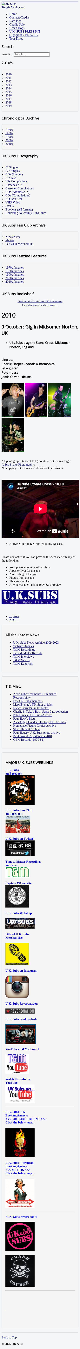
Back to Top (9, 1337)
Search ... (7, 54)
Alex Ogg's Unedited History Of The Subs (39, 722)
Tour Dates (16, 38)
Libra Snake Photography (18, 464)
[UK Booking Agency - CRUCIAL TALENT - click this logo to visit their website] (20, 1156)
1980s (9, 133)
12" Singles (12, 170)
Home (13, 14)
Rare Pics (15, 21)
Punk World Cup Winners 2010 (32, 736)
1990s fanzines (14, 274)
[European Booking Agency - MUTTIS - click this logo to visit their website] (20, 1206)
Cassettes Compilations (19, 188)
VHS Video (12, 202)
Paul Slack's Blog (24, 718)
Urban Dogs (16, 28)
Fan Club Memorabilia (19, 243)
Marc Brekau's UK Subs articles (33, 704)
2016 (8, 95)
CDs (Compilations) (17, 195)
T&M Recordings (24, 649)
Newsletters (12, 236)
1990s (9, 136)
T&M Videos (21, 660)
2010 (8, 74)
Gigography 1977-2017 (23, 35)
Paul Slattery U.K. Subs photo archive (36, 732)
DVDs (9, 206)
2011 (8, 78)
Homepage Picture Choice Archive (34, 725)
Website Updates (23, 646)
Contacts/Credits (19, 17)
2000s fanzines (14, 278)
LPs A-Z (10, 178)
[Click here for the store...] (20, 927)
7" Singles (11, 167)
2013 (8, 85)
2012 (8, 81)
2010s (9, 143)
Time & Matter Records (27, 653)
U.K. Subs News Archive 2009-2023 (36, 642)
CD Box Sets (13, 199)
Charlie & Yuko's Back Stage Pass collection (40, 711)
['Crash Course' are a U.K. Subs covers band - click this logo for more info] (20, 1285)
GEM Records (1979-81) (28, 739)
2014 (8, 88)
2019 (8, 106)
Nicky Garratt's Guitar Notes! (31, 708)
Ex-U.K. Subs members (28, 701)
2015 (8, 92)
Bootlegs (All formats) (19, 209)
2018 (8, 102)
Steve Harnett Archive (26, 729)
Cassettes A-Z (14, 185)
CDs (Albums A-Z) (17, 192)
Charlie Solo (17, 24)
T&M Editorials (23, 663)
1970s (9, 129)
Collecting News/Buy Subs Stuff (25, 213)
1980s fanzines (14, 271)
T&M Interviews (23, 656)
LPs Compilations (16, 181)
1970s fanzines (14, 267)
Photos (9, 240)
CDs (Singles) (14, 174)
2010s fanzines (14, 281)
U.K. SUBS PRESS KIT (24, 31)
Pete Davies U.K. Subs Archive (32, 715)
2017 (8, 99)
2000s (9, 140)
